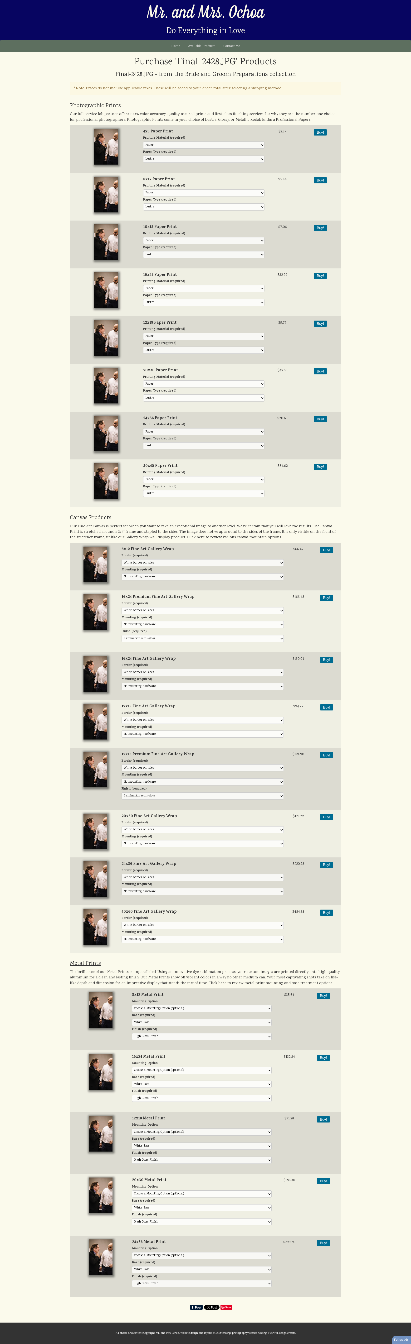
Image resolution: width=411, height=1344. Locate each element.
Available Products (201, 46)
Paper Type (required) (159, 152)
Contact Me (231, 46)
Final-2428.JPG (134, 74)
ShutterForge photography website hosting (241, 1333)
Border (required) (135, 556)
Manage (404, 2)
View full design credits (281, 1333)
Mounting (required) (137, 570)
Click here (196, 537)
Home (175, 46)
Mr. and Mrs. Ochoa (205, 12)
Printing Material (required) (164, 138)
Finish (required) (134, 631)
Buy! (320, 132)
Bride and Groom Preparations (226, 74)
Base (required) (143, 1015)
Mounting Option (145, 1002)
